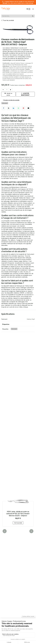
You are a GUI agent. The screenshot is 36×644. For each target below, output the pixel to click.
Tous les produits (8, 20)
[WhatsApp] (18, 108)
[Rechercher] (33, 16)
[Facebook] (4, 108)
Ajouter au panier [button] (9, 94)
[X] (9, 108)
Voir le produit (18, 523)
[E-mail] (28, 108)
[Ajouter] (10, 89)
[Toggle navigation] (33, 9)
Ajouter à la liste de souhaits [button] (11, 100)
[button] (25, 94)
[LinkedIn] (13, 108)
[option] (18, 510)
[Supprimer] (3, 89)
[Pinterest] (23, 108)
